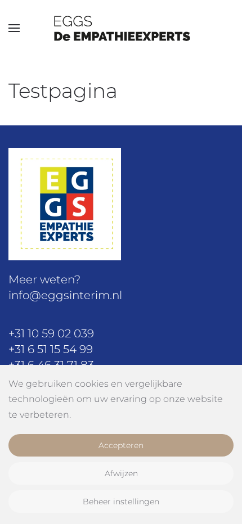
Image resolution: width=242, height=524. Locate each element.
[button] (14, 28)
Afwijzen (121, 473)
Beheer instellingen (121, 501)
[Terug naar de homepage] (121, 28)
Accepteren (121, 445)
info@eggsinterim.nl (65, 295)
